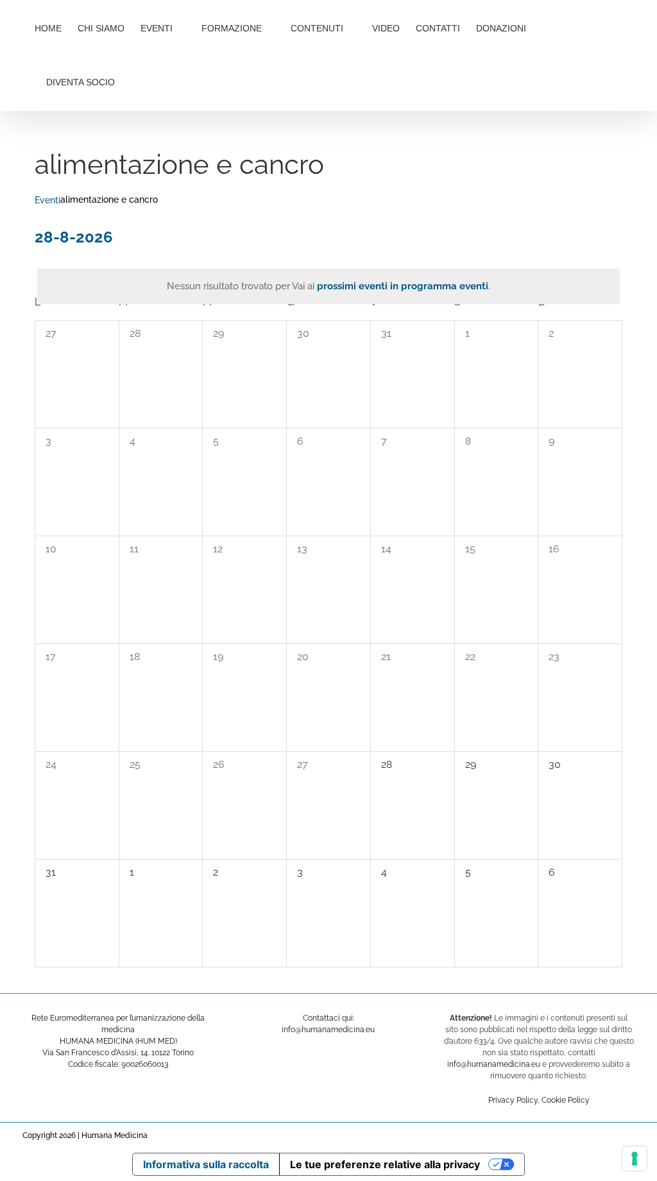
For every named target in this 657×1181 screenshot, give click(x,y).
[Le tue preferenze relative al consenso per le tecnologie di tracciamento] (634, 1158)
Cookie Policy (566, 1100)
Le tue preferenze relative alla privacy (385, 1164)
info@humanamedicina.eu (493, 1064)
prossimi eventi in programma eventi (402, 286)
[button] (157, 81)
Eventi (47, 200)
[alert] (328, 286)
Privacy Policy (513, 1100)
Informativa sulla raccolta (206, 1164)
